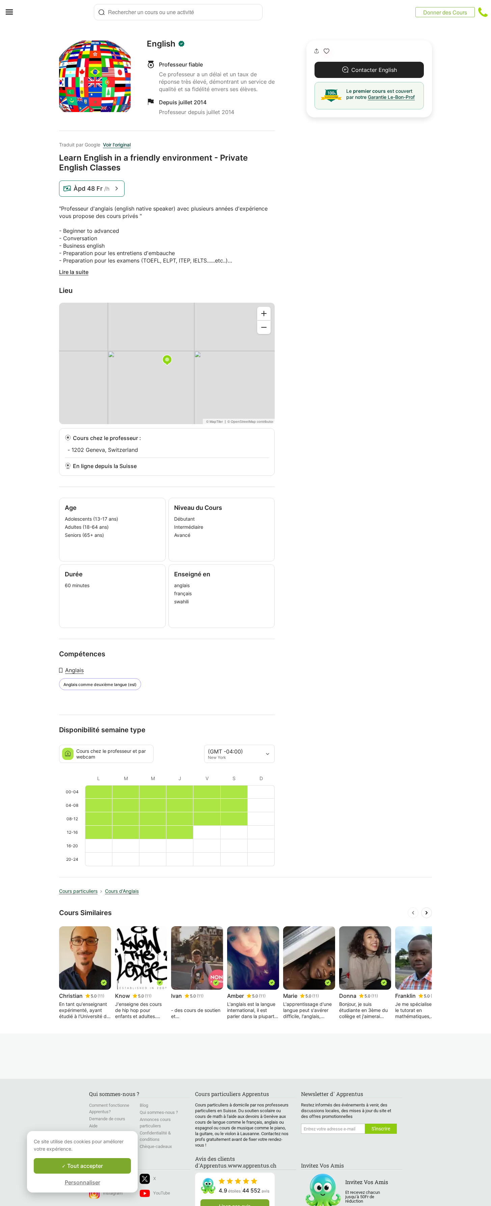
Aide (93, 1125)
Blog (144, 1105)
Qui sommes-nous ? (159, 1112)
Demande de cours (107, 1118)
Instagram (112, 1193)
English (161, 44)
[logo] (56, 12)
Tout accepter (84, 1165)
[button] (326, 51)
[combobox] (178, 12)
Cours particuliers (78, 891)
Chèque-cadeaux (156, 1146)
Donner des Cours (445, 12)
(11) (101, 995)
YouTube (161, 1193)
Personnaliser (82, 1182)
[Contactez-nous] (483, 12)
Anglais (74, 670)
